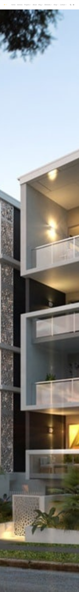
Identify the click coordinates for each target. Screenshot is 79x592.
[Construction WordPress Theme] (5, 4)
